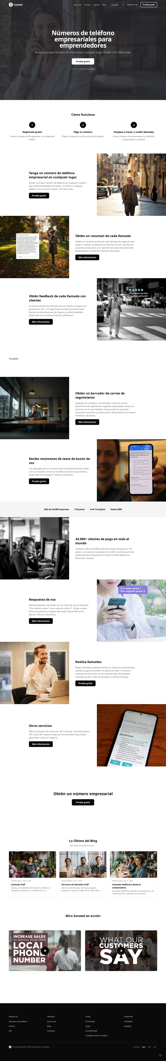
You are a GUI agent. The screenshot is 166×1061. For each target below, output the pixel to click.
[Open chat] (160, 1055)
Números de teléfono (18, 1021)
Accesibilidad (91, 1031)
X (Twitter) (128, 1021)
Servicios (77, 5)
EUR (149, 1047)
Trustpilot (13, 358)
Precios (87, 5)
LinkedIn (128, 1026)
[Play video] (45, 950)
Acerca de (51, 1021)
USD (143, 1047)
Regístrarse (132, 4)
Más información (88, 257)
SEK (154, 1047)
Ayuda (96, 5)
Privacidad (90, 1021)
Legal (88, 1026)
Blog (104, 5)
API (10, 1031)
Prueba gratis (149, 4)
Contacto (51, 1031)
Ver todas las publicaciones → (83, 845)
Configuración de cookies (96, 1035)
